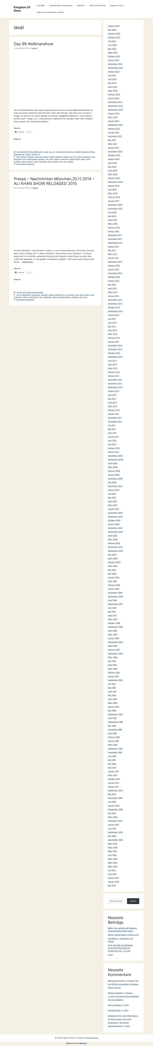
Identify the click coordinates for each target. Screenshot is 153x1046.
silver (36, 162)
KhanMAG (41, 5)
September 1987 (115, 714)
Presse (27, 154)
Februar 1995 (114, 650)
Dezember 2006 (115, 513)
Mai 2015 (112, 284)
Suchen (133, 901)
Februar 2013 (114, 372)
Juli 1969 (112, 802)
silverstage (43, 162)
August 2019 (113, 186)
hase (93, 157)
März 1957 (112, 851)
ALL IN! (52, 152)
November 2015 (115, 273)
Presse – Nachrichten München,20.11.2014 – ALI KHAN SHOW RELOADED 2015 (54, 181)
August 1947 (113, 878)
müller (71, 159)
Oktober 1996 (114, 623)
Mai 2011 (112, 429)
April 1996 (112, 631)
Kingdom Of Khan (88, 152)
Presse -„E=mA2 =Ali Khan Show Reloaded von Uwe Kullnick (123, 996)
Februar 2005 (114, 543)
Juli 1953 (112, 870)
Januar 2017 (113, 258)
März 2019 (112, 193)
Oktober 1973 (114, 779)
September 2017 (115, 243)
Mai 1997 (112, 612)
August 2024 (114, 71)
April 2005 (112, 535)
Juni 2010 (112, 440)
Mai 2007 (112, 497)
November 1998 (115, 593)
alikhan (23, 157)
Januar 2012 (113, 414)
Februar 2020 (114, 178)
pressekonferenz (64, 297)
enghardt (59, 157)
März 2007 (113, 505)
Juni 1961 (112, 828)
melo (92, 295)
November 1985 (115, 729)
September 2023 (115, 110)
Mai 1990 (112, 695)
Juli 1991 (112, 684)
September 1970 (115, 790)
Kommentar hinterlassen (25, 164)
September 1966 (115, 809)
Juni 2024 (112, 79)
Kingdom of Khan (116, 5)
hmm (24, 159)
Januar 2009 (113, 475)
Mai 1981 (112, 760)
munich (77, 159)
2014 (126, 1005)
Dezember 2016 (115, 262)
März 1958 (112, 847)
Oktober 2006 (114, 520)
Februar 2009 (114, 471)
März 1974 (112, 775)
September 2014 (115, 311)
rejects (30, 162)
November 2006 (115, 516)
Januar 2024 (113, 98)
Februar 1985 (114, 737)
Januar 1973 (113, 783)
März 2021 (112, 144)
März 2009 (113, 467)
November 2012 (115, 383)
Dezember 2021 (115, 136)
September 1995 (115, 642)
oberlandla (47, 297)
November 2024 (115, 64)
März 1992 (112, 669)
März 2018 (112, 224)
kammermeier (32, 159)
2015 (18, 157)
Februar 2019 (114, 197)
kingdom (41, 159)
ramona (24, 162)
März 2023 (113, 117)
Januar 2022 (113, 132)
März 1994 (112, 657)
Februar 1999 (114, 585)
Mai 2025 (112, 49)
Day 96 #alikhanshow (33, 43)
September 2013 (115, 357)
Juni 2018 (112, 212)
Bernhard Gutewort (116, 981)
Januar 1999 (113, 589)
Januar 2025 (113, 60)
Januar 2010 (113, 452)
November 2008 (115, 478)
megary (57, 159)
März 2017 (112, 254)
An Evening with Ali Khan (65, 152)
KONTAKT (81, 5)
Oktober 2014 (114, 307)
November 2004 (115, 547)
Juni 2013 (112, 361)
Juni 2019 (112, 189)
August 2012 (113, 391)
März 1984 (112, 745)
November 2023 (115, 106)
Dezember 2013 (115, 345)
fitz (75, 157)
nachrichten (33, 297)
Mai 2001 (112, 570)
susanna (55, 162)
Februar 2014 (114, 338)
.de (17, 295)
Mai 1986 (112, 726)
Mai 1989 (112, 710)
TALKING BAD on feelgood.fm (60, 5)
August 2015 (113, 281)
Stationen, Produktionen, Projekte (50, 12)
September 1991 (115, 680)
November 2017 (115, 239)
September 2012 (115, 387)
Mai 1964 (112, 813)
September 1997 (115, 604)
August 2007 (114, 490)
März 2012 (112, 406)
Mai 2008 (112, 482)
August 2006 (114, 524)
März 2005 (113, 539)
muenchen (64, 159)
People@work (19, 154)
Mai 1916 (112, 885)
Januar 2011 (113, 437)
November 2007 (115, 486)
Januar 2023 (113, 121)
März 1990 (112, 703)
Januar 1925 (113, 882)
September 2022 (115, 125)
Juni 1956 (112, 855)
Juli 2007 (112, 494)
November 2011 (115, 421)
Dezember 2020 (115, 151)
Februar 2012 (114, 410)
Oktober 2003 (114, 562)
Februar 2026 (114, 33)
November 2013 (115, 349)
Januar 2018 (113, 231)
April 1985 (112, 733)
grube (79, 157)
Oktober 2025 (114, 37)
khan (77, 295)
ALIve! (46, 152)
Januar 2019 (113, 201)
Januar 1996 (113, 638)
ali (20, 295)
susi (61, 162)
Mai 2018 (112, 216)
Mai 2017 (112, 250)
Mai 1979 (112, 767)
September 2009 (115, 459)
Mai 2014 (112, 326)
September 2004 (115, 551)
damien (45, 157)
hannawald (86, 157)
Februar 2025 (114, 56)
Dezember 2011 (115, 418)
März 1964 (112, 817)
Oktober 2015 (114, 277)
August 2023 (114, 113)
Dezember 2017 (115, 235)
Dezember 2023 (115, 102)
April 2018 (112, 220)
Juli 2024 (112, 75)
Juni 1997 (112, 608)
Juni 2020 (112, 163)
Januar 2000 (113, 577)
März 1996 (112, 634)
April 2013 (112, 364)
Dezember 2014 (115, 300)
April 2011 (112, 433)
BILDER (78, 152)
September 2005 (115, 532)
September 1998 (115, 596)
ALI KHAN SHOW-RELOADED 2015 (29, 152)
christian (30, 157)
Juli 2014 (112, 319)
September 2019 (115, 182)
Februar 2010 (114, 448)
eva (71, 157)
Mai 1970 (112, 794)
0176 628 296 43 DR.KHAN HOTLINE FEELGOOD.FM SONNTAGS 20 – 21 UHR (120, 948)
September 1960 (115, 832)
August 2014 (113, 315)
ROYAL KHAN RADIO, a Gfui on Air (123, 935)
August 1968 (113, 805)
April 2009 (112, 463)
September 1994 (115, 653)
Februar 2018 (114, 227)
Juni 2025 (112, 45)
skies (50, 162)
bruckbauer (36, 295)
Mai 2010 (112, 444)
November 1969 (115, 798)
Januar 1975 (113, 771)
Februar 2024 (114, 94)
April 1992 (112, 665)
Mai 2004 (112, 554)
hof (67, 295)
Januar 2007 (113, 509)
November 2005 (115, 528)
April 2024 (112, 87)
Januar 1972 (113, 786)
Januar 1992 (113, 676)
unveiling (70, 162)
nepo (83, 159)
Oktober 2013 (114, 353)
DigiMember (83, 1043)
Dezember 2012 (115, 380)
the (65, 162)
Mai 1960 (112, 836)
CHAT (110, 955)
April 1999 (112, 581)
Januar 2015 (113, 296)
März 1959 (112, 844)
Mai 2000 (112, 573)
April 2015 (112, 288)
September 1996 (115, 627)
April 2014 (112, 330)
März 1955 (112, 863)
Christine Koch (114, 1010)
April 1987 (112, 718)
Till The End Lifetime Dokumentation (29, 292)
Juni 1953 (112, 874)
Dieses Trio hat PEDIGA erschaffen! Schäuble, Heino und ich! (123, 984)
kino (47, 159)
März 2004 (113, 558)
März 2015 (112, 292)
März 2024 (113, 90)
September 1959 (115, 840)
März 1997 (112, 619)
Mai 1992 (112, 661)
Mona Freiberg (114, 1005)
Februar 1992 (114, 672)
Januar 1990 (113, 707)
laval (51, 159)
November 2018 (115, 208)
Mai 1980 (112, 764)
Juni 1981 (112, 756)
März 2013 (112, 368)
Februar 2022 (114, 129)
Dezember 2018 (115, 205)
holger (71, 295)
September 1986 (115, 722)
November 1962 (115, 821)
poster (88, 159)
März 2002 (113, 566)
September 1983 (115, 748)
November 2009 (115, 456)
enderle (52, 157)
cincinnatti (38, 157)
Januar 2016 (113, 269)
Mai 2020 (112, 167)
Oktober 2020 (114, 155)
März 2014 (112, 334)
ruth (80, 297)
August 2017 (113, 246)
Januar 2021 (113, 148)
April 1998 (112, 600)
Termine (34, 154)
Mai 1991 (112, 688)
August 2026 (114, 26)
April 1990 (112, 699)
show (85, 297)
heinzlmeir (17, 159)
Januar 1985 (113, 741)
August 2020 (114, 159)
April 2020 (112, 170)
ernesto (66, 157)
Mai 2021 (112, 140)
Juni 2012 (112, 395)
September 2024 (115, 68)
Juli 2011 (112, 425)
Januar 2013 (113, 376)
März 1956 (112, 859)
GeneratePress (92, 1038)
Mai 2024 (112, 83)
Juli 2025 (112, 41)
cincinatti (44, 295)
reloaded (75, 297)
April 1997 (112, 615)
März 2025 (112, 52)
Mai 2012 (112, 399)
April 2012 (112, 402)
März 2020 (113, 174)
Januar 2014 (113, 342)
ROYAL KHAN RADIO (97, 5)
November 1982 (115, 752)
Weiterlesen (28, 262)
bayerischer (26, 295)
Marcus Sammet (115, 993)
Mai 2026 (112, 30)
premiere (17, 162)
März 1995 (112, 646)
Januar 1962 (113, 825)
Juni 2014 (112, 322)
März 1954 (112, 866)
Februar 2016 (114, 265)
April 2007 (112, 501)
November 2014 (115, 303)
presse (54, 297)
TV (39, 154)
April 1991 (112, 691)
